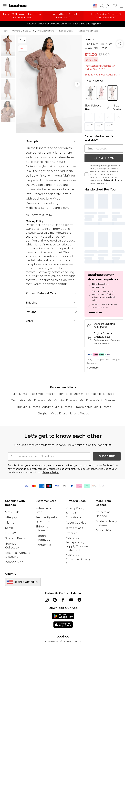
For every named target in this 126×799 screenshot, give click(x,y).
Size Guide (12, 512)
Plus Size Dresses (65, 31)
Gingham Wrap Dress (52, 413)
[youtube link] (71, 600)
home (5, 31)
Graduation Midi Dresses (28, 400)
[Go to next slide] (77, 84)
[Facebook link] (63, 600)
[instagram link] (47, 600)
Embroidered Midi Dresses (92, 407)
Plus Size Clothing (45, 31)
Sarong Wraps (79, 413)
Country (10, 573)
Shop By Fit (28, 31)
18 (98, 116)
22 (119, 116)
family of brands (17, 468)
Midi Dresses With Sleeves (97, 400)
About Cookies (76, 522)
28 (109, 126)
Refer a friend (105, 530)
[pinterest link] (55, 600)
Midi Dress (19, 393)
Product (71, 533)
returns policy (104, 343)
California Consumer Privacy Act (78, 559)
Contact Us (43, 545)
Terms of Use (74, 527)
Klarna (9, 522)
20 (109, 116)
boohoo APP (14, 562)
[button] (95, 6)
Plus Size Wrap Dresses (87, 31)
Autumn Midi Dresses (57, 407)
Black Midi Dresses (42, 393)
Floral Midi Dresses (70, 393)
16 (89, 116)
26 (98, 126)
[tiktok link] (79, 600)
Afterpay (11, 517)
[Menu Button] (5, 6)
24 (89, 126)
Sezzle (9, 527)
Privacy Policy (111, 180)
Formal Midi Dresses (100, 393)
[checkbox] (86, 174)
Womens (16, 31)
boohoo (89, 39)
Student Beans (15, 538)
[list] (49, 84)
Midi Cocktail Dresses (62, 400)
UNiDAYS (11, 533)
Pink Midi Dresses (27, 407)
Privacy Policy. (50, 472)
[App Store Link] (63, 620)
